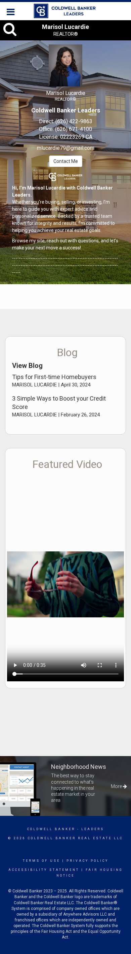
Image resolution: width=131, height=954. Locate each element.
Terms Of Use (41, 860)
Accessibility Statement (43, 870)
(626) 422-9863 (73, 121)
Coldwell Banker (51, 829)
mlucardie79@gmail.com (65, 148)
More (117, 786)
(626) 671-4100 (73, 129)
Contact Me (65, 161)
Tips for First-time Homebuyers (54, 376)
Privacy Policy (87, 860)
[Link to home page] (65, 11)
